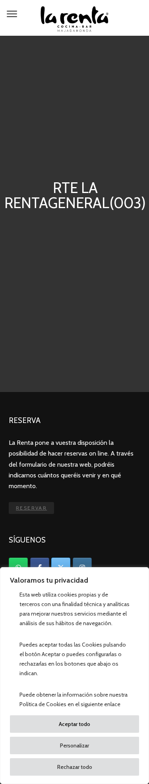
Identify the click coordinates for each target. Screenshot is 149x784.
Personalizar (74, 745)
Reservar (31, 508)
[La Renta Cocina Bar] (74, 18)
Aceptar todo (74, 724)
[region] (74, 675)
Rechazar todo (74, 766)
